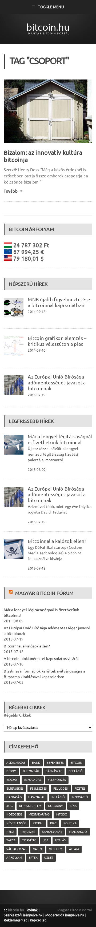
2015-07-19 (36, 395)
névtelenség (16, 823)
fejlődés (60, 788)
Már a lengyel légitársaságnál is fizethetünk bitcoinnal (60, 439)
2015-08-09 (36, 469)
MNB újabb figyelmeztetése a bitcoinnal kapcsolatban (59, 302)
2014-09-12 (36, 311)
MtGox (61, 814)
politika (70, 823)
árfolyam (14, 857)
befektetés (55, 762)
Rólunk (32, 910)
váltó (37, 849)
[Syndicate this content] (11, 593)
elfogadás (32, 779)
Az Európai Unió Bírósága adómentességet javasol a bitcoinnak (57, 382)
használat (36, 797)
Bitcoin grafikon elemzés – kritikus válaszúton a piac (57, 341)
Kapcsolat (38, 920)
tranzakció (78, 831)
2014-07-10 (36, 350)
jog (9, 805)
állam (74, 849)
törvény (29, 840)
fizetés (80, 788)
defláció (76, 771)
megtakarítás (39, 814)
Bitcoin (76, 762)
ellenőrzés (57, 779)
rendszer (28, 831)
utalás (60, 840)
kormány (55, 805)
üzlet (48, 857)
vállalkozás (16, 849)
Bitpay (11, 771)
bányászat (54, 771)
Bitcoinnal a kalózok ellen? (57, 541)
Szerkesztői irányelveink (23, 915)
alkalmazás (15, 762)
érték (33, 857)
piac (53, 823)
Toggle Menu (51, 7)
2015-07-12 (36, 568)
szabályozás (52, 831)
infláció (58, 797)
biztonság (31, 771)
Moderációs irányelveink (64, 915)
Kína (73, 805)
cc (5, 910)
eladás (11, 779)
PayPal (38, 823)
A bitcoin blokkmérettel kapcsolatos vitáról (41, 659)
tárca (10, 840)
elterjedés (14, 788)
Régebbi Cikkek (17, 715)
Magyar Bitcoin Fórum (44, 593)
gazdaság (13, 797)
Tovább (10, 191)
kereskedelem (30, 805)
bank (36, 762)
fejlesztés (38, 788)
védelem (55, 849)
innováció (79, 797)
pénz (10, 831)
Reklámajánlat (15, 920)
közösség (14, 814)
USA (46, 840)
